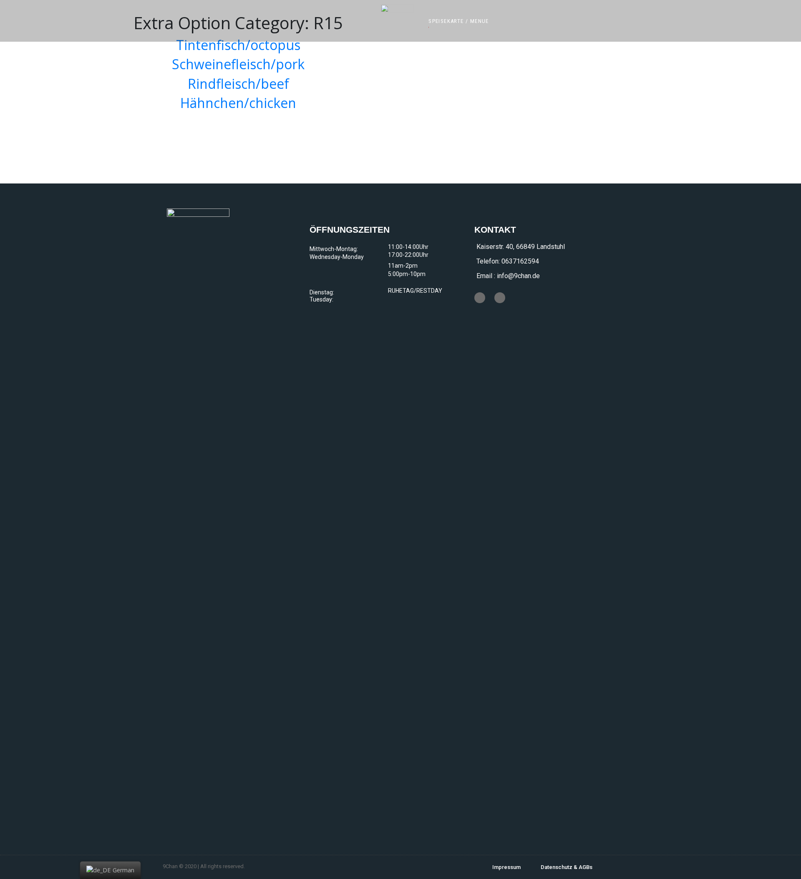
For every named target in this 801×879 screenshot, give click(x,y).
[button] (458, 21)
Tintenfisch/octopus (238, 45)
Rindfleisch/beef (238, 84)
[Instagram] (499, 297)
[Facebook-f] (479, 297)
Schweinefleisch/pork (238, 64)
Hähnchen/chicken (238, 103)
